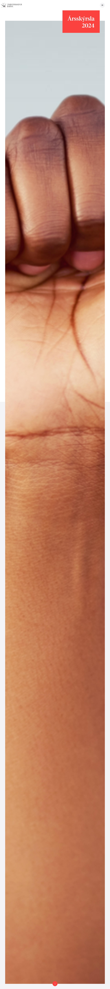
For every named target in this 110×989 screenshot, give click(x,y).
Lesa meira (55, 984)
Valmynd (102, 5)
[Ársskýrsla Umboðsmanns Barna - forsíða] (11, 5)
